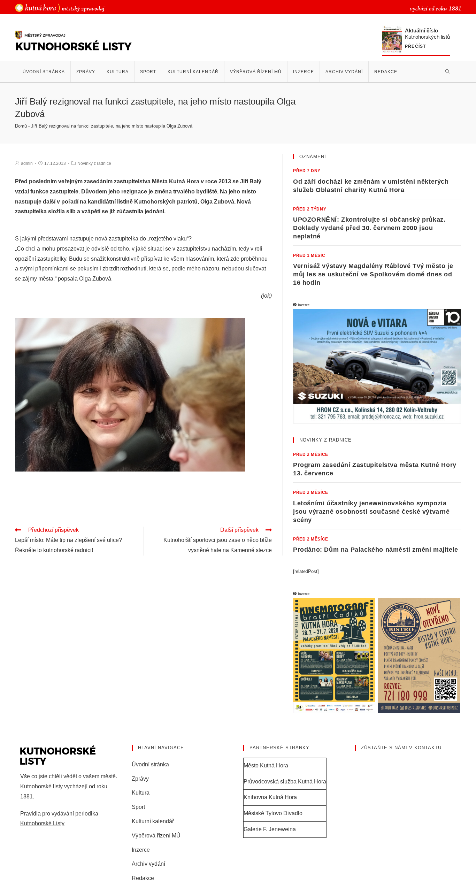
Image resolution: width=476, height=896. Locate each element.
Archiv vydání (148, 864)
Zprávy (140, 779)
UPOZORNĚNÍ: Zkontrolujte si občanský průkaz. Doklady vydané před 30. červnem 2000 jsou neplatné (369, 228)
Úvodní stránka (150, 764)
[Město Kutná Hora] (60, 7)
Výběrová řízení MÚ (156, 835)
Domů (21, 126)
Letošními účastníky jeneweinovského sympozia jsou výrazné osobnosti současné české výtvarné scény (371, 511)
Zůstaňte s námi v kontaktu (401, 747)
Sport (138, 807)
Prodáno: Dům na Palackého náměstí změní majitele (375, 549)
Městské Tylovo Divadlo (273, 813)
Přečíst (415, 46)
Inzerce (141, 850)
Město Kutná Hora (266, 765)
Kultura (140, 793)
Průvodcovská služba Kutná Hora (285, 781)
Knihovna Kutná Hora (270, 797)
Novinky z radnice (94, 163)
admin (27, 163)
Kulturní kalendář (153, 821)
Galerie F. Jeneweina (270, 829)
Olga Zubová (217, 202)
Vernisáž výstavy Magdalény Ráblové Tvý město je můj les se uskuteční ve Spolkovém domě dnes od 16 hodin (373, 274)
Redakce (143, 878)
